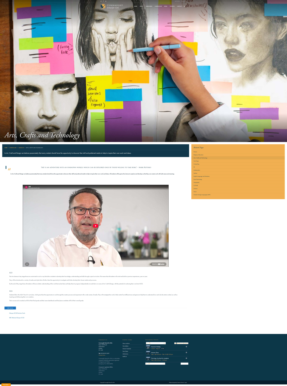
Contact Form (102, 355)
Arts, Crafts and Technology (200, 158)
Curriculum (12, 147)
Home (5, 147)
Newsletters (125, 346)
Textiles (195, 173)
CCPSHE (196, 185)
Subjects (21, 147)
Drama (195, 152)
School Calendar (127, 348)
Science (195, 188)
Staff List (125, 356)
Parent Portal (184, 1)
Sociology (196, 161)
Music (195, 191)
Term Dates (125, 351)
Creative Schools (180, 382)
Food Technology (198, 179)
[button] (184, 364)
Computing (196, 164)
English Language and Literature (201, 176)
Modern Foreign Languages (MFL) (202, 194)
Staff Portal (177, 1)
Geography (196, 182)
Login (186, 382)
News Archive (126, 343)
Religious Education (198, 155)
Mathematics (197, 170)
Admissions (125, 354)
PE (194, 167)
